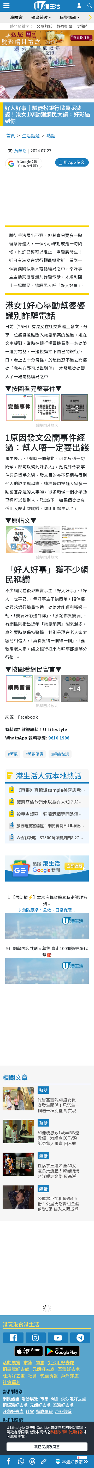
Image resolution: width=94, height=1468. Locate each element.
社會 (32, 1375)
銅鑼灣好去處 (16, 1369)
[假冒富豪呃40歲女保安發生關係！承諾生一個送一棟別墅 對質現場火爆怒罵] (19, 1108)
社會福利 (11, 1382)
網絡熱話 (61, 754)
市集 (28, 1362)
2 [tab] (40, 31)
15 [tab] (51, 44)
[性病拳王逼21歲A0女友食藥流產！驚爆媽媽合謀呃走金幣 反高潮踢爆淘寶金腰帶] (19, 1174)
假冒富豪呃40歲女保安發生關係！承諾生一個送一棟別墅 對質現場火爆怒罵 (58, 1108)
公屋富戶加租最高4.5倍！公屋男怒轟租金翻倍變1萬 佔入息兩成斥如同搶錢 (58, 1206)
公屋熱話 (44, 26)
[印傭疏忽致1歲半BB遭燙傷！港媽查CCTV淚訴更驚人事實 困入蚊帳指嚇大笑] (19, 1141)
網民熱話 (11, 1399)
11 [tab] (56, 38)
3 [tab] (45, 31)
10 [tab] (51, 38)
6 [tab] (61, 31)
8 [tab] (40, 38)
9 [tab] (45, 38)
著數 (14, 754)
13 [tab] (40, 44)
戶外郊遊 (70, 1375)
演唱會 (16, 17)
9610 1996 (58, 738)
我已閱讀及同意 (47, 1446)
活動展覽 (11, 1362)
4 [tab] (51, 31)
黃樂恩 (20, 150)
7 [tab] (35, 38)
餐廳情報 (49, 1375)
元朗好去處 (43, 1369)
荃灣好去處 (69, 1369)
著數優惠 (35, 754)
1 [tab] (35, 31)
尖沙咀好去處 (61, 1362)
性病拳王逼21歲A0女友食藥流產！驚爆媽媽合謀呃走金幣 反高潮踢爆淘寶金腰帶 (58, 1173)
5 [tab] (56, 31)
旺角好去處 (14, 1375)
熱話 (50, 135)
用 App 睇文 (74, 162)
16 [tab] (56, 44)
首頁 (10, 135)
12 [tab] (61, 38)
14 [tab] (45, 44)
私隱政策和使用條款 (66, 1431)
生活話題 (31, 135)
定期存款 (85, 26)
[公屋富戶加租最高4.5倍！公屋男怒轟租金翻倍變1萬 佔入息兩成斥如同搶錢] (19, 1207)
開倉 (40, 1362)
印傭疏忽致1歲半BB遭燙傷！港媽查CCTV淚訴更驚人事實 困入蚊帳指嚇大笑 (58, 1140)
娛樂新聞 (65, 26)
